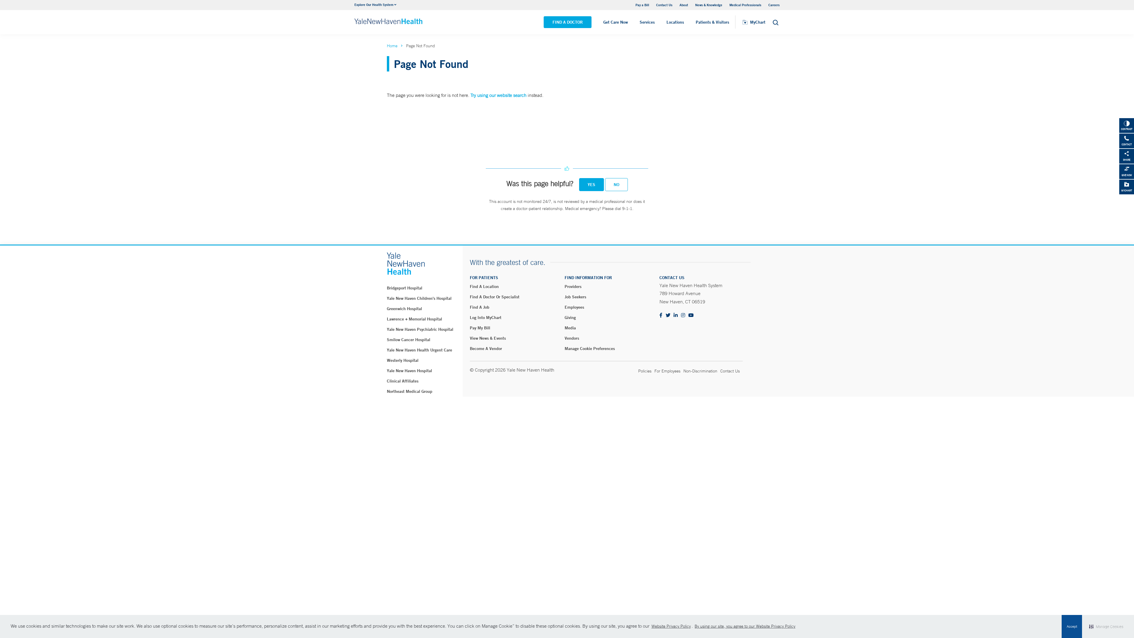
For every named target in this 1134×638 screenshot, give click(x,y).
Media (570, 328)
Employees (574, 307)
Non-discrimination (700, 371)
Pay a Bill (642, 5)
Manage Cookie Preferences (590, 348)
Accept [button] (1072, 626)
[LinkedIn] (676, 315)
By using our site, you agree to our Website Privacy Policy (745, 626)
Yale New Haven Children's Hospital (419, 298)
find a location (484, 286)
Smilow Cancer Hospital (408, 339)
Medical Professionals (745, 5)
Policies (644, 371)
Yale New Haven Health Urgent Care (419, 350)
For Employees (667, 371)
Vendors (572, 338)
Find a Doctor (568, 22)
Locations (675, 22)
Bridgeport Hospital (404, 288)
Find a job (479, 307)
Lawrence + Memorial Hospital (414, 319)
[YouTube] (691, 315)
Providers (573, 286)
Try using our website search (498, 95)
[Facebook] (660, 315)
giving (570, 317)
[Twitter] (668, 315)
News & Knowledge (708, 5)
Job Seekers (575, 297)
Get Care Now (615, 22)
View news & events (488, 338)
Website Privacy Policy (671, 626)
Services (647, 22)
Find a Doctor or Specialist (494, 297)
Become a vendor (486, 348)
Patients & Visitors (712, 22)
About (684, 5)
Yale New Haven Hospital (409, 370)
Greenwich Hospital (404, 308)
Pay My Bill (480, 328)
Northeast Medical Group (409, 391)
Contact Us (664, 5)
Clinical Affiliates (402, 381)
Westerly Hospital (402, 360)
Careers (774, 5)
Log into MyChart (485, 317)
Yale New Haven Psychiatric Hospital (420, 329)
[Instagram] (683, 315)
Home (392, 46)
